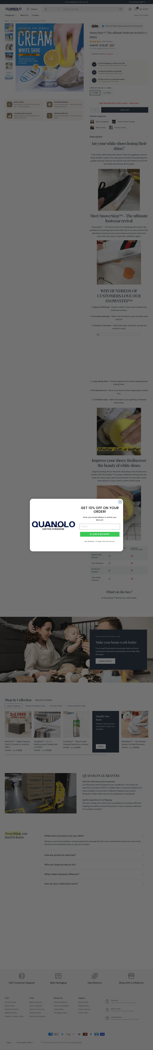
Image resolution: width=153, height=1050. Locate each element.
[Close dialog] (120, 502)
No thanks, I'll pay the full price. (100, 541)
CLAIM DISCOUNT (100, 534)
